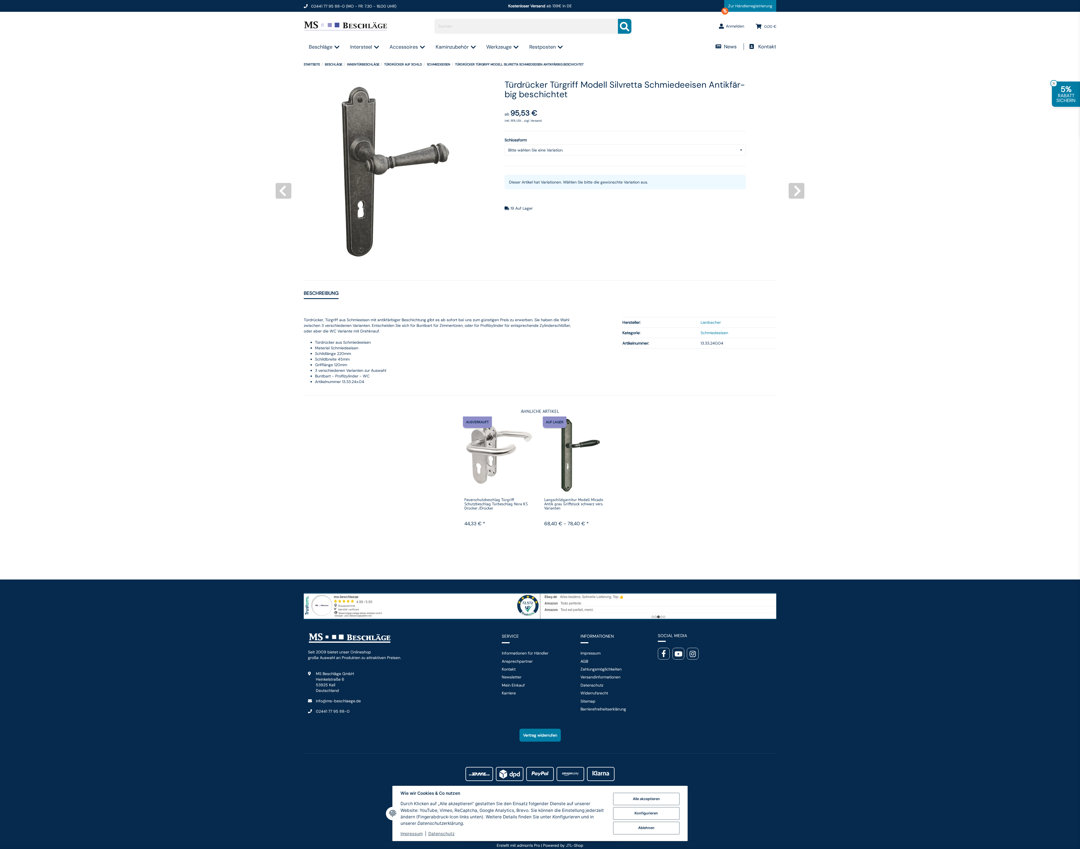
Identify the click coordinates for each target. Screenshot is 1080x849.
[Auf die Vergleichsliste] (515, 427)
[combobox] (625, 150)
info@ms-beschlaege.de (338, 700)
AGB (584, 661)
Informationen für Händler (525, 653)
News (731, 46)
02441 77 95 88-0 (333, 711)
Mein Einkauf (513, 685)
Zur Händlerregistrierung (748, 7)
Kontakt (767, 46)
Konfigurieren (646, 813)
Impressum (590, 653)
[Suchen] (624, 26)
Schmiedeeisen (714, 332)
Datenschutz (591, 685)
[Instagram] (692, 653)
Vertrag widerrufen (540, 735)
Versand (536, 121)
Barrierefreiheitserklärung (603, 709)
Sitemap (587, 701)
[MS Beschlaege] (346, 26)
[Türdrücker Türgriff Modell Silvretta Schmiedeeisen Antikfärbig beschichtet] (395, 171)
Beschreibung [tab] (321, 293)
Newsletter (511, 677)
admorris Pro (528, 845)
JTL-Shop (574, 845)
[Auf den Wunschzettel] (528, 427)
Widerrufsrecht (594, 693)
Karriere (509, 693)
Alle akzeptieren (646, 799)
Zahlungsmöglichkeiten (601, 669)
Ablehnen (646, 828)
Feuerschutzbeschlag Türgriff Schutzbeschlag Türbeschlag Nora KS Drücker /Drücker (496, 504)
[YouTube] (678, 653)
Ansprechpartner (517, 661)
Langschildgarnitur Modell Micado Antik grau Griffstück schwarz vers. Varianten (573, 504)
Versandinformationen (600, 677)
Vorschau (499, 488)
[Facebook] (663, 653)
